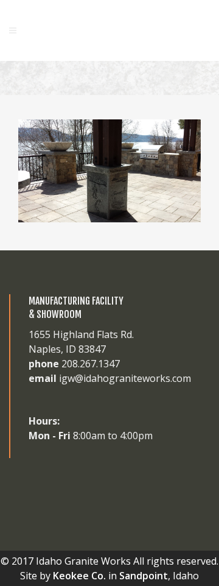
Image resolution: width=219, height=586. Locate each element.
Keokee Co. (79, 575)
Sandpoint (143, 575)
